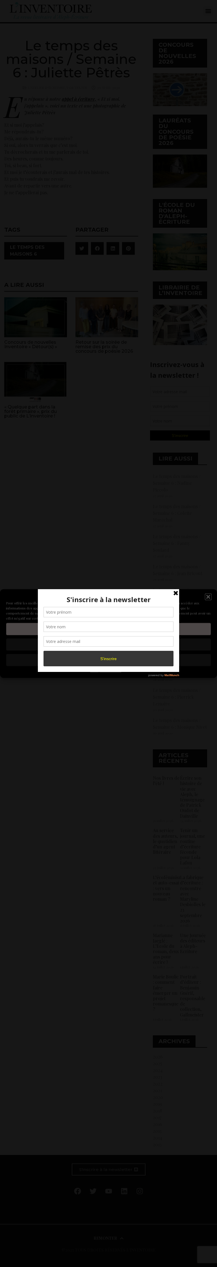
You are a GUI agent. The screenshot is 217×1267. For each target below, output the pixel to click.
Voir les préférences (108, 660)
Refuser (108, 644)
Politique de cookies (105, 670)
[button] (208, 597)
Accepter (108, 629)
